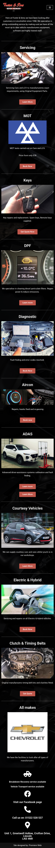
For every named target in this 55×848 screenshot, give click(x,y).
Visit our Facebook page (27, 802)
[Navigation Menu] (50, 7)
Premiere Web (35, 845)
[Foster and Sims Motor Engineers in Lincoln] (13, 7)
